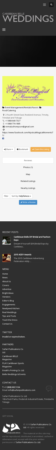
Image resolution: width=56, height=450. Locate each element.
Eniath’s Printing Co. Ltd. (13, 370)
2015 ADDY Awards (22, 254)
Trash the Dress (9, 319)
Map (28, 174)
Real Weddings (9, 312)
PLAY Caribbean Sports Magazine (13, 365)
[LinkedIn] (23, 4)
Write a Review (28, 202)
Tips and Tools (9, 316)
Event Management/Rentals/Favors (21, 107)
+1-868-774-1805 (12, 123)
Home (5, 273)
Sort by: (20, 196)
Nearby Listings (28, 188)
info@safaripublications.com (21, 390)
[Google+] (18, 4)
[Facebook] (4, 4)
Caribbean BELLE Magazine (10, 358)
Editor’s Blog (8, 300)
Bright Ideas (8, 293)
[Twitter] (9, 4)
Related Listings (28, 181)
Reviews (28, 160)
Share (9, 149)
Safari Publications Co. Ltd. (12, 351)
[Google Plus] (29, 416)
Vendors (6, 296)
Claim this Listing (41, 149)
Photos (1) (28, 167)
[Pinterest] (14, 4)
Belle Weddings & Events (14, 374)
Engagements (8, 304)
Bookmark (23, 149)
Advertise (6, 289)
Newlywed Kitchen (11, 308)
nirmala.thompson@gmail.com (19, 126)
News (5, 277)
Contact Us (7, 323)
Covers (5, 285)
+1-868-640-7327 (12, 120)
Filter (6, 196)
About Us (6, 281)
